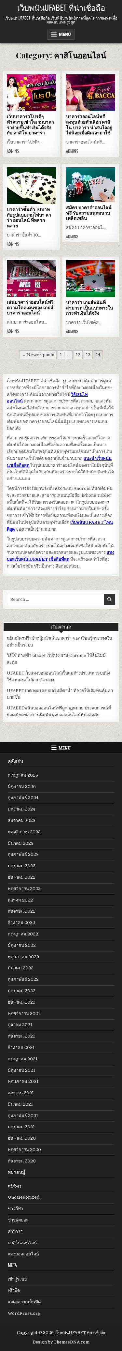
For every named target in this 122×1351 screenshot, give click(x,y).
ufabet (14, 1186)
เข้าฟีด (14, 1290)
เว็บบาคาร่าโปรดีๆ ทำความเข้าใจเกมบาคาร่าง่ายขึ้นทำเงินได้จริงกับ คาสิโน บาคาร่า (30, 124)
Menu (65, 34)
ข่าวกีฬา (15, 1208)
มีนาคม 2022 (21, 967)
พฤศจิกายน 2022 (24, 888)
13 (88, 354)
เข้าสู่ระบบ (17, 1279)
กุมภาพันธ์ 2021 (23, 1115)
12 (78, 354)
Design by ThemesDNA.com (61, 1342)
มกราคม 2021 (21, 1126)
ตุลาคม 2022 (20, 900)
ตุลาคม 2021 (20, 1024)
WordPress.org (24, 1313)
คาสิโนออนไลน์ (22, 1242)
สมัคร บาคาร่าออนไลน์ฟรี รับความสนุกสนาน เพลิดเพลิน (89, 213)
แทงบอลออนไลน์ (23, 1254)
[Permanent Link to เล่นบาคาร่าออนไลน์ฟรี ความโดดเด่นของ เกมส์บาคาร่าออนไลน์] (31, 278)
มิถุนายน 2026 (22, 786)
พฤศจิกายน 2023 (24, 831)
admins (13, 151)
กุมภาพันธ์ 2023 (23, 854)
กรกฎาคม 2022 (23, 934)
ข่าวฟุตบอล (18, 1220)
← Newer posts (38, 354)
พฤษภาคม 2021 (23, 1081)
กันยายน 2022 (21, 911)
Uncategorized (23, 1197)
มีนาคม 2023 (21, 843)
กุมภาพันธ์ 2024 (23, 797)
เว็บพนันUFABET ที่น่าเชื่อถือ (61, 7)
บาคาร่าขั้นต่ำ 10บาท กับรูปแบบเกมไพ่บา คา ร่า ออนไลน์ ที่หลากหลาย (29, 217)
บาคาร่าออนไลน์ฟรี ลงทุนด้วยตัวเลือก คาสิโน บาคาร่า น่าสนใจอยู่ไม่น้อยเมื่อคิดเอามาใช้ (89, 124)
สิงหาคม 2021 (21, 1047)
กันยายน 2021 (21, 1036)
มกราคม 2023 (21, 865)
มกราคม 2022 (21, 990)
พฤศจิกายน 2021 (24, 1013)
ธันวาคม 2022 (21, 877)
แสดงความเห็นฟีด (24, 1301)
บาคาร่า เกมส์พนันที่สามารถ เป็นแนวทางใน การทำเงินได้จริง (89, 308)
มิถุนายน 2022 (22, 945)
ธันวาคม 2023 (21, 820)
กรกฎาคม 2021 (22, 1058)
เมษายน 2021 (21, 1092)
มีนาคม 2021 (20, 1104)
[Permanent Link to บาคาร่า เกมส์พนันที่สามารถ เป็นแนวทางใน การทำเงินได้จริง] (90, 278)
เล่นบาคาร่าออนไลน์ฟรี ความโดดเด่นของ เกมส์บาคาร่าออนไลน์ (30, 307)
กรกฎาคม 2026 (23, 775)
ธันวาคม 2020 (22, 1138)
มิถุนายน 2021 (21, 1070)
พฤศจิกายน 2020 (24, 1149)
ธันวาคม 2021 (21, 1002)
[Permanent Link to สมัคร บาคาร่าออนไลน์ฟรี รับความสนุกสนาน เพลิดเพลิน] (90, 184)
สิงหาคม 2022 (21, 922)
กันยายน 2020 (22, 1161)
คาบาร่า (15, 1231)
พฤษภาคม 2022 (23, 956)
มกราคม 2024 (21, 809)
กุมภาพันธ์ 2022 (23, 979)
